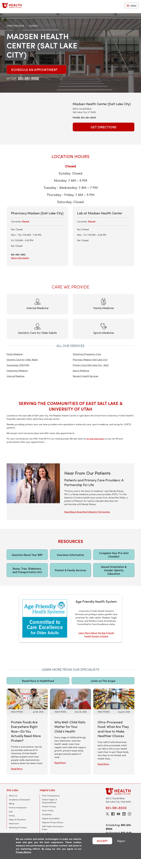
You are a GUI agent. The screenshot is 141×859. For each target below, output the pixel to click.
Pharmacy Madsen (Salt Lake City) (90, 359)
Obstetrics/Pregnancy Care (87, 354)
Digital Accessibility (51, 818)
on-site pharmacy (95, 438)
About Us (13, 795)
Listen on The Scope (103, 681)
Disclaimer (47, 814)
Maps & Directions (17, 819)
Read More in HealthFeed (38, 681)
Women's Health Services (85, 376)
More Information (20, 257)
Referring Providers (18, 827)
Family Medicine (15, 354)
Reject (121, 841)
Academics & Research (19, 799)
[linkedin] (124, 814)
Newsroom (14, 823)
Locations (33, 25)
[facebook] (113, 814)
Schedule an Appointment (35, 69)
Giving (12, 815)
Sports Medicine (81, 370)
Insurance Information (70, 555)
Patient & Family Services (70, 570)
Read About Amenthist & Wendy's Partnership (87, 511)
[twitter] (107, 814)
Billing (11, 803)
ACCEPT (102, 841)
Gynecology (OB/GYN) (18, 365)
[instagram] (129, 814)
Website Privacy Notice (52, 822)
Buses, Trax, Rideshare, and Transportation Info (27, 570)
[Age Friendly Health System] (70, 618)
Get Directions (103, 127)
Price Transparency (51, 795)
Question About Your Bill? (27, 555)
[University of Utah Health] (12, 5)
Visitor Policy (47, 810)
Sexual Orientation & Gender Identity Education (114, 570)
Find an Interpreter (18, 807)
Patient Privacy (49, 806)
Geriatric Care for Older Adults (22, 359)
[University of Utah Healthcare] (120, 791)
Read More (16, 768)
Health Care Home (15, 25)
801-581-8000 (28, 78)
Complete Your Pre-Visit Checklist (114, 554)
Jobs (11, 811)
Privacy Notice (23, 852)
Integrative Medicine (17, 370)
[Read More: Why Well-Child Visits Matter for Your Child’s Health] (70, 698)
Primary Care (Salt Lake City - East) (91, 365)
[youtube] (118, 814)
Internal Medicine (16, 376)
